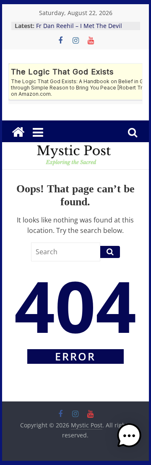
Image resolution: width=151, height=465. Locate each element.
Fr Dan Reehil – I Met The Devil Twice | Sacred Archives (79, 30)
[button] (129, 439)
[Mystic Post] (18, 132)
